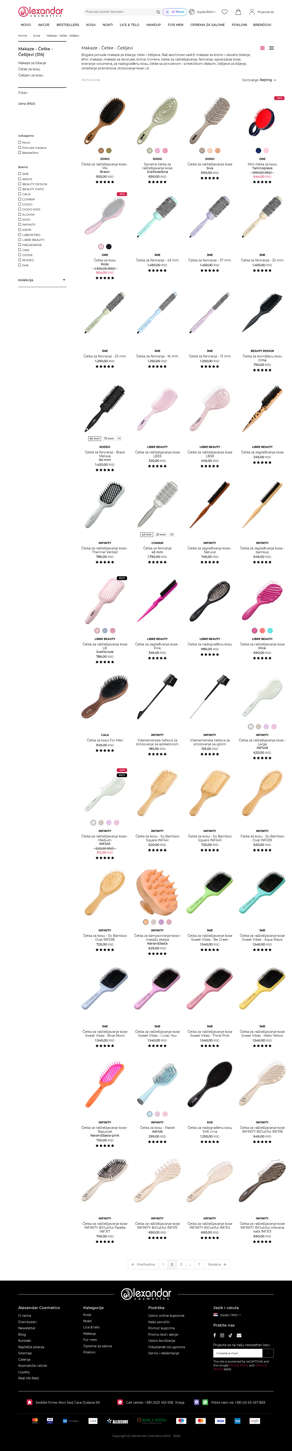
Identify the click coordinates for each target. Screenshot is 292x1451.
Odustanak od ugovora (166, 1347)
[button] (238, 12)
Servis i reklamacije (163, 1353)
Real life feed (28, 1378)
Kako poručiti (159, 1322)
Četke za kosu (29, 69)
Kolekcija (25, 280)
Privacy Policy (238, 1365)
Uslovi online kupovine (166, 1316)
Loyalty (24, 1372)
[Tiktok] (230, 1336)
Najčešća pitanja (31, 1347)
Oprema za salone (97, 1346)
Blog (22, 1334)
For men (90, 1340)
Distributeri (27, 1322)
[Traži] (158, 12)
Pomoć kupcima (161, 1328)
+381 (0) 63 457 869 (250, 1402)
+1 (119, 438)
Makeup (89, 1334)
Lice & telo (91, 1327)
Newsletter (27, 1328)
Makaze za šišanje (32, 63)
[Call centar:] (121, 1402)
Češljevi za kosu (30, 75)
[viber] (197, 1402)
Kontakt (24, 1341)
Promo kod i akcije (163, 1334)
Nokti (87, 1321)
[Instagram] (222, 1336)
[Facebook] (214, 1336)
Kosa (87, 1315)
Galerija (24, 1359)
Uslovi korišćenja (161, 1341)
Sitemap (25, 1353)
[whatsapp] (206, 1402)
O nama (24, 1316)
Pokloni (89, 1352)
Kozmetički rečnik (32, 1366)
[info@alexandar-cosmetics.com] (239, 1336)
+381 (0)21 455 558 (158, 1402)
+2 (171, 534)
